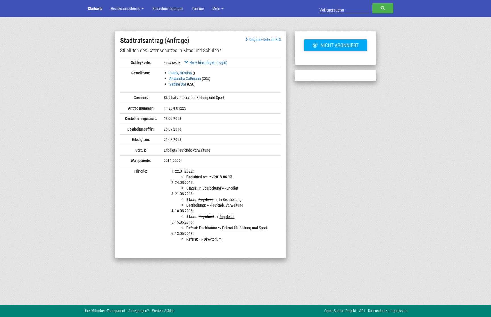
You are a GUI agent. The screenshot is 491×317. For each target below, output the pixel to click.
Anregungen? (138, 310)
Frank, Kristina (180, 72)
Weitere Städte (163, 310)
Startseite (95, 8)
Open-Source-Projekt (340, 310)
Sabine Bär (177, 84)
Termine (198, 8)
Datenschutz (377, 310)
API (362, 310)
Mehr (216, 8)
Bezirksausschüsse (126, 8)
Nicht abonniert (336, 45)
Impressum (398, 310)
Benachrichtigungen (167, 8)
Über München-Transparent (104, 310)
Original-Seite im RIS (265, 39)
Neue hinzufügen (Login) (207, 62)
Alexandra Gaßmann (185, 78)
